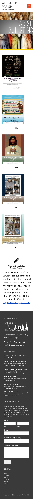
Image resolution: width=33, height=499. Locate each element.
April (16, 247)
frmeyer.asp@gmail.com (15, 371)
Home (5, 473)
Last (18, 426)
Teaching (6, 477)
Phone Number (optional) (12, 438)
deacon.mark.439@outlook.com (17, 386)
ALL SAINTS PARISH (10, 5)
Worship (6, 475)
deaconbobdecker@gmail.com (17, 379)
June (16, 167)
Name (6, 420)
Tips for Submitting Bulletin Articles (16, 267)
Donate (6, 481)
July (16, 127)
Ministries (6, 479)
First (5, 426)
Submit (7, 462)
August (16, 88)
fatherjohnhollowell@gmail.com (17, 363)
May (16, 207)
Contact (6, 483)
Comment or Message (12, 446)
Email (6, 430)
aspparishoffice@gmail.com (16, 302)
